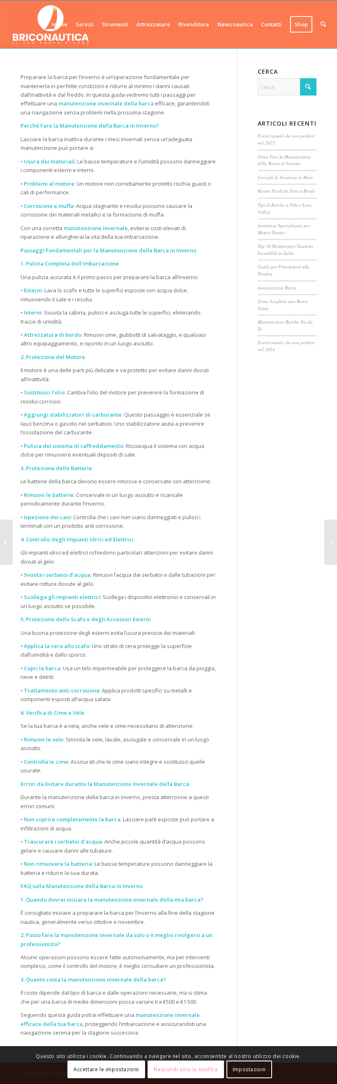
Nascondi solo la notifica (185, 1069)
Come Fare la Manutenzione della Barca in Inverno (284, 160)
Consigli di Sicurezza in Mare (285, 177)
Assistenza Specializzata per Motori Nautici (284, 228)
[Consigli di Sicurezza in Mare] (6, 542)
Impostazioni (249, 1069)
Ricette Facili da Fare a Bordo (286, 191)
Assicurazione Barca (277, 287)
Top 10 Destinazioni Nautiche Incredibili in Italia (286, 249)
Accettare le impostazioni (106, 1069)
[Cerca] (323, 24)
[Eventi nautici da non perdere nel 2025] (330, 542)
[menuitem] (60, 24)
